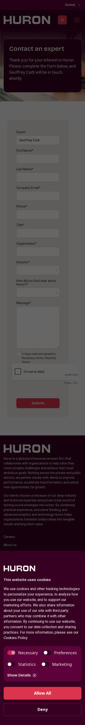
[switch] (22, 653)
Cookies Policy (16, 638)
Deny (42, 709)
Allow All (42, 693)
